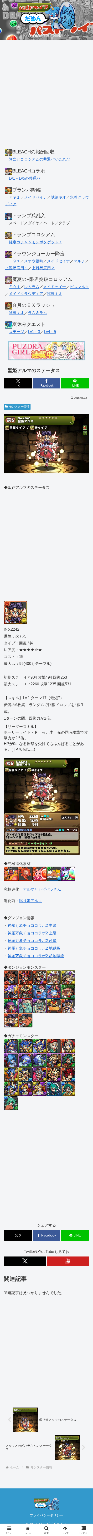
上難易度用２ (43, 268)
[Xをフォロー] (25, 1261)
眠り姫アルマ (30, 901)
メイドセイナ (35, 197)
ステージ (16, 332)
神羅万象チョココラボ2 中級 (32, 925)
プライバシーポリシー (46, 1515)
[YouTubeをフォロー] (68, 1261)
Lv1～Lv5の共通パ (24, 178)
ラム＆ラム (37, 313)
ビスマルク (79, 287)
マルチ (79, 261)
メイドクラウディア (26, 294)
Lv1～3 (34, 332)
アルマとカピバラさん (42, 889)
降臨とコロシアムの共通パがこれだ (39, 159)
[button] (83, 944)
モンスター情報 (19, 406)
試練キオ (58, 197)
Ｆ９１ (14, 197)
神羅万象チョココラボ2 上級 (32, 933)
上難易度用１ (16, 268)
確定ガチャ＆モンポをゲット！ (35, 242)
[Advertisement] (46, 96)
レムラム (31, 287)
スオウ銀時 (33, 261)
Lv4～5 (50, 332)
